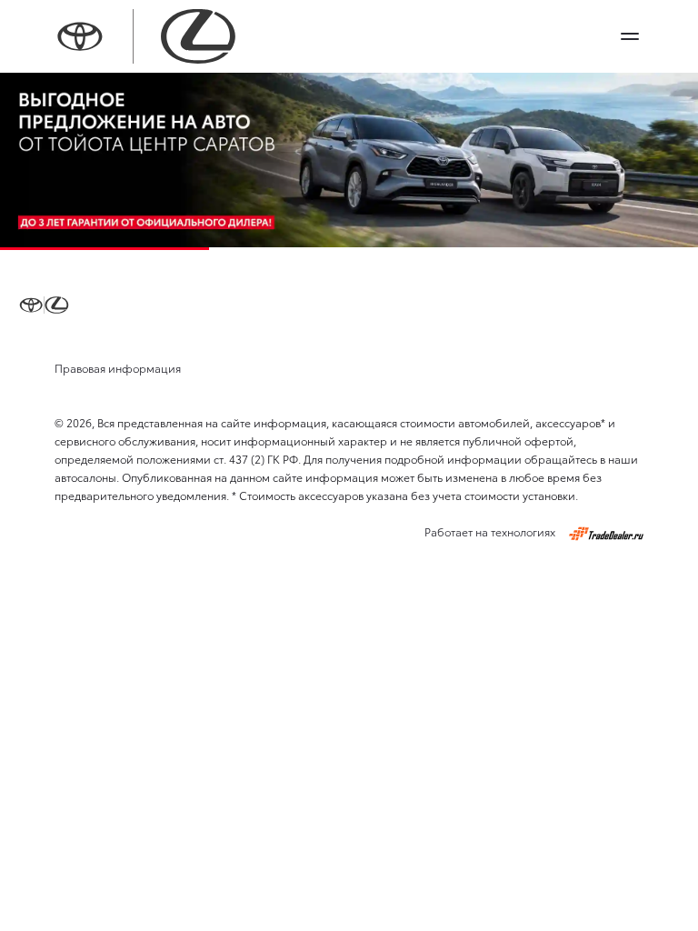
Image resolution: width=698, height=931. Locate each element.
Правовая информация (118, 367)
